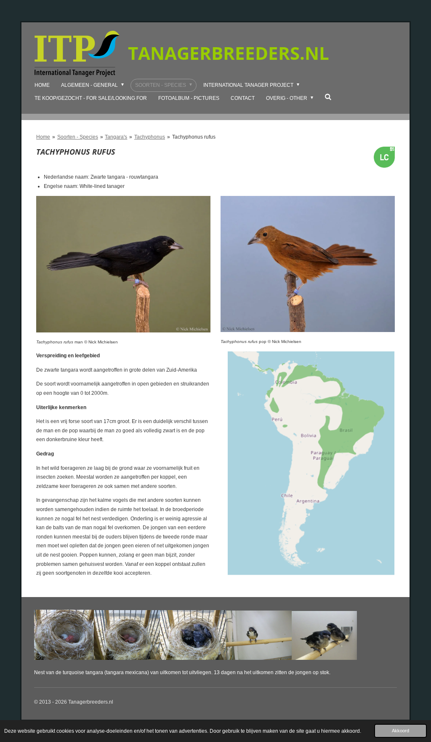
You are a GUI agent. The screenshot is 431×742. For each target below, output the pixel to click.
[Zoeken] (328, 97)
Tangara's (116, 137)
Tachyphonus (149, 137)
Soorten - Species (77, 137)
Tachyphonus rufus (194, 137)
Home (43, 137)
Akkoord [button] (400, 730)
